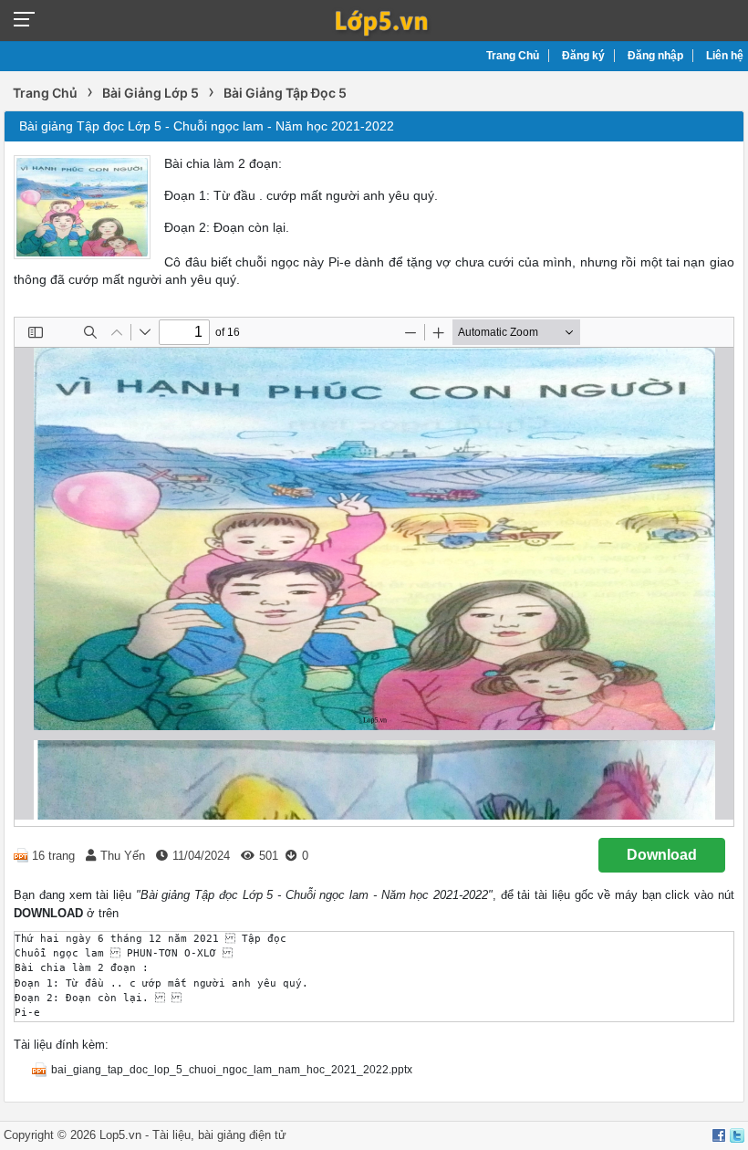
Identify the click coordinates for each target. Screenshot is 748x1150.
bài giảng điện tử (242, 1135)
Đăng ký (583, 55)
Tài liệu (171, 1135)
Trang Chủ (512, 55)
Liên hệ (724, 55)
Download (662, 854)
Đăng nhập (655, 55)
